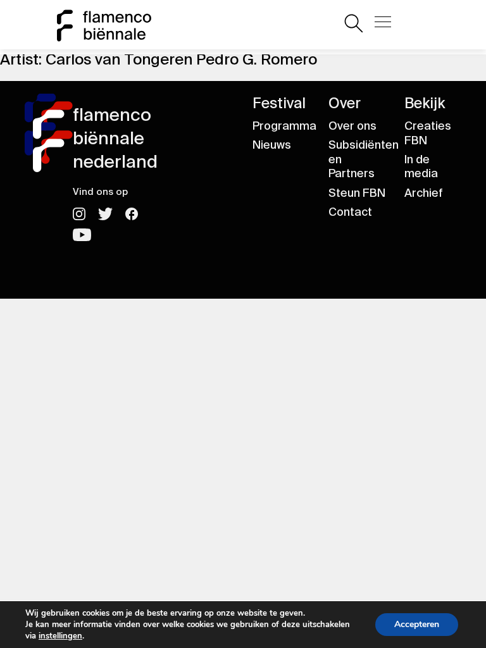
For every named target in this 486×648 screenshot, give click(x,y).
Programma (284, 126)
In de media (421, 167)
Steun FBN (356, 193)
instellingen (60, 636)
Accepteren (416, 624)
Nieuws (271, 145)
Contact (350, 212)
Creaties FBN (427, 133)
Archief (423, 193)
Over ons (352, 126)
